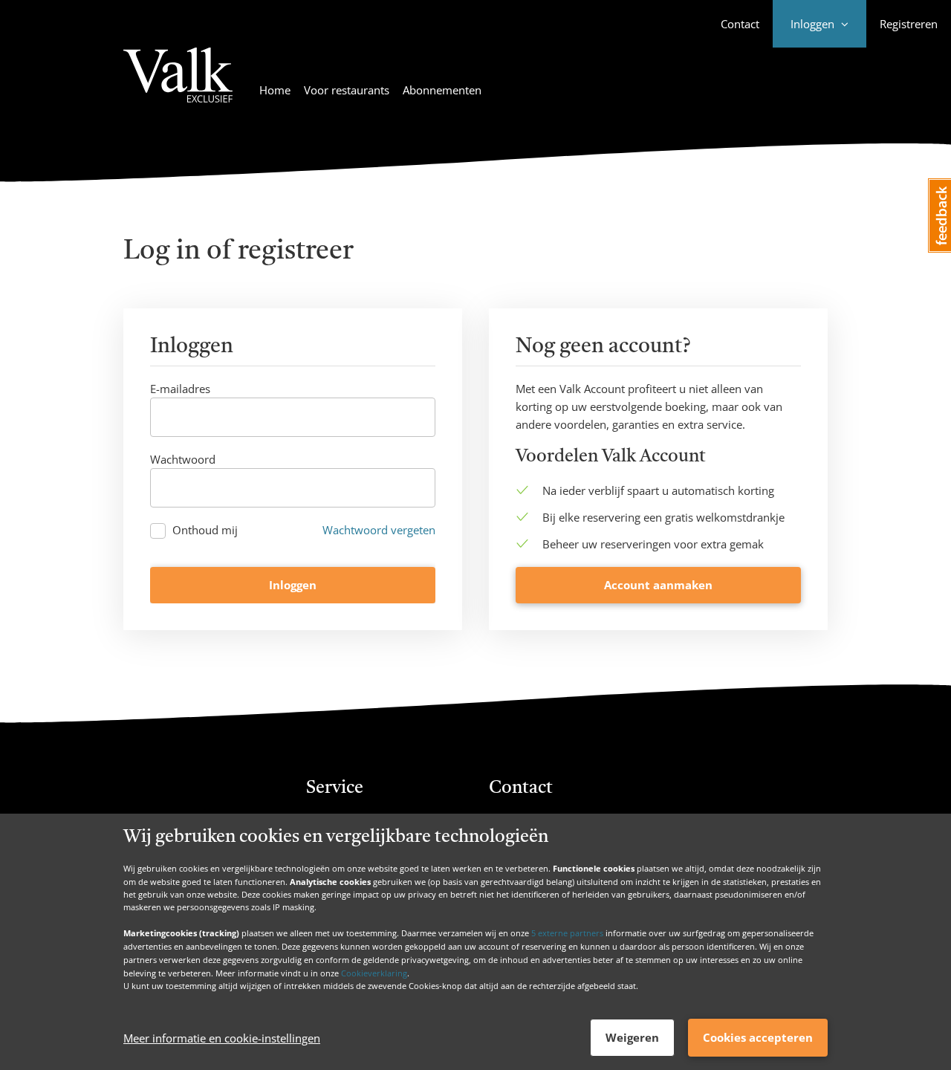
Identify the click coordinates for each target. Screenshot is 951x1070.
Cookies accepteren (758, 1037)
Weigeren (632, 1037)
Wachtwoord (182, 459)
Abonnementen (442, 89)
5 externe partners (567, 932)
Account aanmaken (658, 584)
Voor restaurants (346, 89)
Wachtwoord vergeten (378, 529)
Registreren (909, 23)
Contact (740, 23)
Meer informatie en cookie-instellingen (221, 1038)
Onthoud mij (205, 530)
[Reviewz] (178, 84)
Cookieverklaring (374, 972)
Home (275, 89)
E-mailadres (180, 388)
